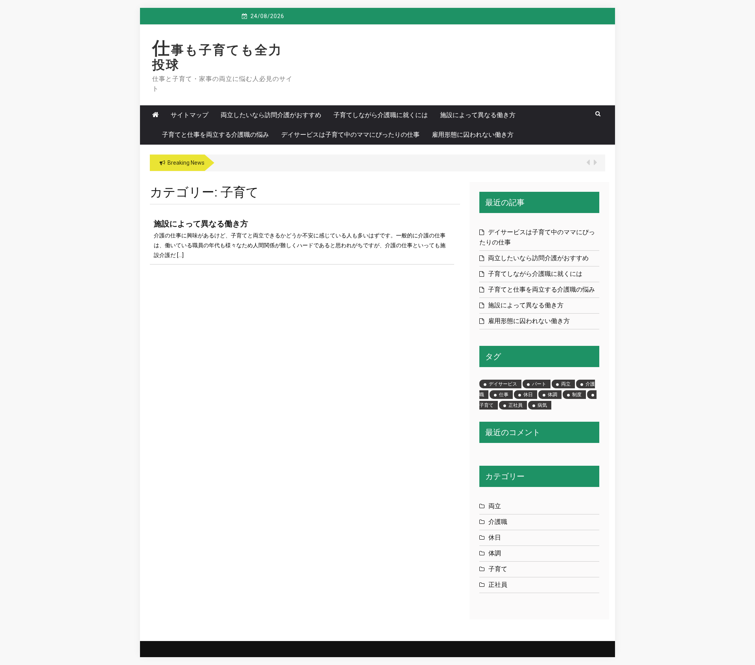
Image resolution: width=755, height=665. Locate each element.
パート (539, 384)
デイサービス (503, 384)
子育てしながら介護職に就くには (380, 115)
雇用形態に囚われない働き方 (473, 134)
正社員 (515, 405)
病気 (542, 405)
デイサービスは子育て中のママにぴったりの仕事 (350, 134)
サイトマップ (189, 115)
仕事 (503, 394)
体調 (552, 394)
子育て (497, 569)
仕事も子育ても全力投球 (217, 57)
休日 (528, 394)
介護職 (497, 521)
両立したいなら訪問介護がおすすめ (271, 115)
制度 (577, 394)
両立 (566, 384)
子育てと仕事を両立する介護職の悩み (215, 134)
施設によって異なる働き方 (478, 115)
